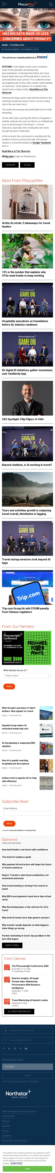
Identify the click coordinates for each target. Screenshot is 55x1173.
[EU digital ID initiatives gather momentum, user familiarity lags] (27, 349)
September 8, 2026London (19, 1004)
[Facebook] (3, 1048)
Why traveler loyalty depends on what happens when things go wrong (25, 927)
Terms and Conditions (16, 830)
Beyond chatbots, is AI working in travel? (27, 464)
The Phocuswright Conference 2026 (30, 966)
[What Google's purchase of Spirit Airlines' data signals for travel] (45, 713)
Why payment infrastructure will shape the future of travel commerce (27, 866)
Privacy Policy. (31, 830)
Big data (9, 156)
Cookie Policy (16, 1163)
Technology (17, 45)
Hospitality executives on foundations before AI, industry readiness (25, 323)
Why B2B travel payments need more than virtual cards (26, 898)
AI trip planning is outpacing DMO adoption (18, 744)
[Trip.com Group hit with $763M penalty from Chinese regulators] (27, 587)
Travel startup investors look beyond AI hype (26, 561)
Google (36, 142)
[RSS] (20, 1048)
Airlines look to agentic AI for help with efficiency (19, 779)
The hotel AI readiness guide (16, 857)
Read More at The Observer (16, 151)
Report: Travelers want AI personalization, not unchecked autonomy (25, 877)
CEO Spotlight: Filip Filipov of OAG (23, 419)
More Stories (12, 945)
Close (27, 1169)
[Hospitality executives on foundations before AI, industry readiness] (27, 300)
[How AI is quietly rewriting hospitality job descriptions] (45, 765)
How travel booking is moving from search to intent (25, 887)
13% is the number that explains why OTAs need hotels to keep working (24, 273)
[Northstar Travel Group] (18, 1094)
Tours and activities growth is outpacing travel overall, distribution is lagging (26, 512)
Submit (27, 1076)
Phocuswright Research (21, 1030)
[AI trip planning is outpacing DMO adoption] (45, 748)
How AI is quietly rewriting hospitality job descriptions (15, 762)
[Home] (27, 4)
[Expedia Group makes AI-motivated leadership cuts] (45, 730)
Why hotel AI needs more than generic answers (26, 917)
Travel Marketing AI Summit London (30, 1000)
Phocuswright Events (20, 1040)
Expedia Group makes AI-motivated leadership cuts (15, 727)
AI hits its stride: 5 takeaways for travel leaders (26, 224)
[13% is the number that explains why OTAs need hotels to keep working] (27, 251)
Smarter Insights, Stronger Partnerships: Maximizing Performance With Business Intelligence (26, 983)
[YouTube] (26, 1048)
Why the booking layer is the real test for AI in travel (25, 909)
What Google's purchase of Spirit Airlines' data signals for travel (18, 709)
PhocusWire (12, 49)
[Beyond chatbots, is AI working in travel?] (27, 443)
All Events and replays (19, 1011)
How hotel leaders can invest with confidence (25, 849)
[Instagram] (15, 1048)
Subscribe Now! (13, 1060)
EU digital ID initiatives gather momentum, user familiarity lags (27, 372)
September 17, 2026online (20, 992)
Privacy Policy (34, 1081)
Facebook (46, 142)
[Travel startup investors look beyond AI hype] (27, 538)
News (5, 45)
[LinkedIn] (9, 1048)
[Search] (51, 4)
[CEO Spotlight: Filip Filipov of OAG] (27, 398)
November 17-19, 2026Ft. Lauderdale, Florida (21, 970)
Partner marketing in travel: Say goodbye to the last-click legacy (26, 937)
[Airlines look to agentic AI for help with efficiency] (45, 783)
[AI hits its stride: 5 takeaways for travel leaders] (27, 202)
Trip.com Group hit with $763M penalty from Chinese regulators (25, 610)
